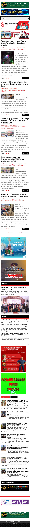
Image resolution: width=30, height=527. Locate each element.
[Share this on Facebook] (5, 78)
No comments (20, 49)
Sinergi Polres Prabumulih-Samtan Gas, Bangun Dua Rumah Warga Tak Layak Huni (14, 195)
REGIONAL (8, 49)
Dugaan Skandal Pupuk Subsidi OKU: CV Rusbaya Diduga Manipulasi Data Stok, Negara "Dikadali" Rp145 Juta (14, 334)
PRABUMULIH (8, 90)
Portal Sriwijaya (25, 526)
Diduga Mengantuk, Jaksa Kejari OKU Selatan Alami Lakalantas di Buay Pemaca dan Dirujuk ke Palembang (14, 329)
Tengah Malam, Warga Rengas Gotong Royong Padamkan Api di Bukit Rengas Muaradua (13, 43)
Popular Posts (5, 397)
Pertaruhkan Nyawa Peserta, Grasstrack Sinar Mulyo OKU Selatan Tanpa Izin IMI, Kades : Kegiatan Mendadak (18, 447)
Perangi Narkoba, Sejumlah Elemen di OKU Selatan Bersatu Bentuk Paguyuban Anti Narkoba (15, 338)
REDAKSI (15, 523)
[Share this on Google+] (8, 78)
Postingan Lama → (24, 232)
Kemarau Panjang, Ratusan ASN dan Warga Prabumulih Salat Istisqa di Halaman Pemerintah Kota (15, 121)
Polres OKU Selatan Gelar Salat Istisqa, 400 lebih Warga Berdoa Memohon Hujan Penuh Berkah (14, 325)
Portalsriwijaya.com (19, 521)
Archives (14, 397)
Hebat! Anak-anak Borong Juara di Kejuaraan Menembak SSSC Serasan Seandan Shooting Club (12, 159)
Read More (25, 78)
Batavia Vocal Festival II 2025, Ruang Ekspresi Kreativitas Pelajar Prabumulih (13, 288)
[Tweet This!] (6, 78)
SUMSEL (13, 49)
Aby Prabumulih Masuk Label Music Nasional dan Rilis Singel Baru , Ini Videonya (16, 436)
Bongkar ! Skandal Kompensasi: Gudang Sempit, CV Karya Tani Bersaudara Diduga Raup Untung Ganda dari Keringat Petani (15, 321)
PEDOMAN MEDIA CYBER (15, 524)
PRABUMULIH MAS (16, 126)
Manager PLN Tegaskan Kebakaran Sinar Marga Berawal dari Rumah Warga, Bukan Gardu (14, 84)
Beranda (10, 232)
